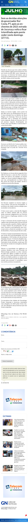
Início (2, 5)
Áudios (16, 5)
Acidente (22, 5)
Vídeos (11, 5)
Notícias (7, 5)
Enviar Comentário (7, 361)
